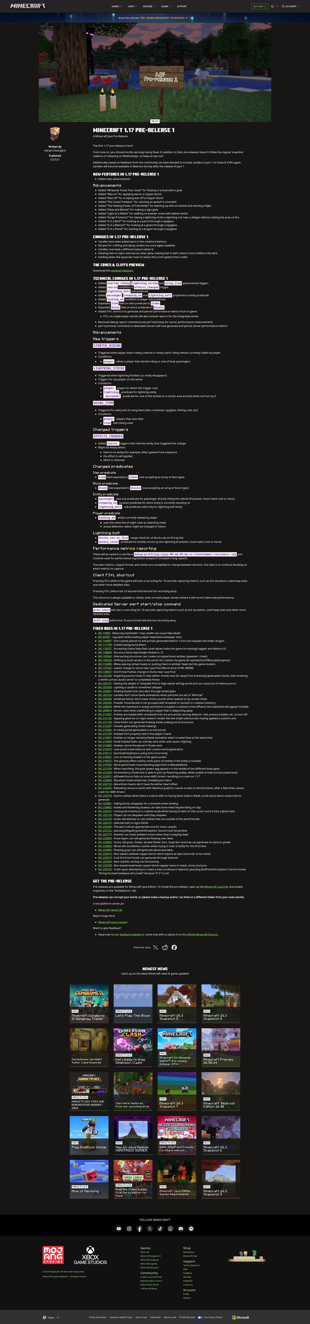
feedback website (130, 934)
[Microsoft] (240, 1317)
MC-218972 (105, 761)
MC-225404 (105, 827)
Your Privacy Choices (212, 1317)
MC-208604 (105, 706)
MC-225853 (105, 846)
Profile (186, 1294)
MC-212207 (105, 726)
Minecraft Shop (190, 1256)
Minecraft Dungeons (149, 1259)
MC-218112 (105, 753)
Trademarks (155, 1317)
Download (187, 1280)
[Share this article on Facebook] (174, 947)
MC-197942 (105, 668)
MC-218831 (105, 757)
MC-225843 (105, 838)
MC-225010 (105, 811)
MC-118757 (105, 648)
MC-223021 (105, 776)
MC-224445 (105, 788)
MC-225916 (105, 854)
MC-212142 (105, 718)
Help (185, 1269)
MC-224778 (105, 796)
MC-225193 (105, 819)
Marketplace (189, 1252)
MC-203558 (105, 687)
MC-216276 (105, 749)
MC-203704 (105, 695)
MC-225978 (105, 865)
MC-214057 (105, 737)
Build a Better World (149, 1284)
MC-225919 (105, 857)
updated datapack (122, 270)
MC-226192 (105, 869)
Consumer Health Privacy (121, 1317)
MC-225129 (105, 815)
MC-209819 (105, 710)
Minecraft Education (149, 1267)
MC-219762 (105, 765)
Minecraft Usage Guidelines (55, 1276)
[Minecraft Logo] (28, 6)
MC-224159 (105, 784)
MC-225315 (105, 823)
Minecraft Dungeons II (150, 1256)
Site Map (187, 1277)
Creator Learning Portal (151, 1277)
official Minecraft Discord (202, 934)
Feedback (187, 1273)
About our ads (170, 1317)
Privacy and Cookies (98, 1317)
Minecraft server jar (110, 910)
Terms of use (141, 1317)
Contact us (188, 1284)
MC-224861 (105, 803)
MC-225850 (105, 842)
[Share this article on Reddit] (165, 947)
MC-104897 (105, 641)
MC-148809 (105, 652)
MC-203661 (105, 691)
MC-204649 (105, 699)
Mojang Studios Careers (151, 1280)
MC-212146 (105, 722)
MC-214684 (105, 745)
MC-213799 (105, 734)
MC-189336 (105, 660)
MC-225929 (105, 861)
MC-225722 (105, 830)
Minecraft (144, 1252)
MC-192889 (105, 664)
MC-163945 (105, 656)
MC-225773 (105, 834)
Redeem (187, 1298)
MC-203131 (105, 683)
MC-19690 (104, 633)
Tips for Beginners (191, 1265)
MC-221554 (105, 768)
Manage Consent (78, 1276)
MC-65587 (104, 637)
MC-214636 (105, 741)
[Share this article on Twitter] (155, 947)
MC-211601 (105, 714)
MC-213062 (105, 730)
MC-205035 (105, 703)
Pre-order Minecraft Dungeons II (164, 17)
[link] (119, 1228)
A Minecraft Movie (148, 1288)
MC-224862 (105, 807)
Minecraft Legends (148, 1263)
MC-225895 (105, 850)
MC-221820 (105, 772)
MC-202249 (105, 675)
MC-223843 (105, 780)
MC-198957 (105, 672)
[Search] (275, 6)
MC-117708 (105, 645)
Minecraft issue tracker (112, 922)
